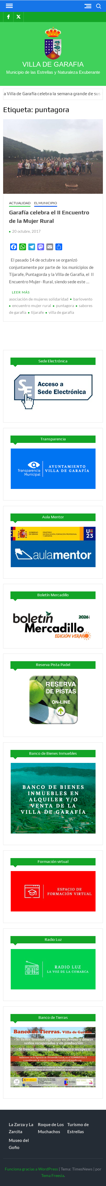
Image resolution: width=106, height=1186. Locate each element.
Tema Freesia (52, 1175)
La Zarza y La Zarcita (21, 1128)
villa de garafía (61, 312)
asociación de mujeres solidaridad (38, 299)
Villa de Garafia (53, 64)
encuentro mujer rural (31, 305)
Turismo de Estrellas (78, 1128)
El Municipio (45, 203)
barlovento (82, 299)
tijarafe (37, 312)
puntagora (65, 305)
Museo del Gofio (19, 1144)
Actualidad (20, 203)
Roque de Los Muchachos (51, 1128)
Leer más (21, 292)
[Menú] (8, 6)
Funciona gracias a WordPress (31, 1169)
